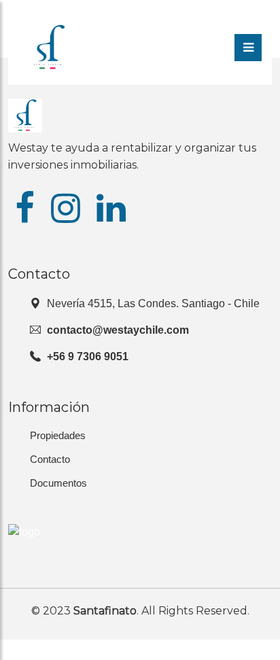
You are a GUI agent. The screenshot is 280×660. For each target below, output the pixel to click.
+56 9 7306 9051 (87, 356)
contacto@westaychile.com (118, 330)
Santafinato (105, 610)
